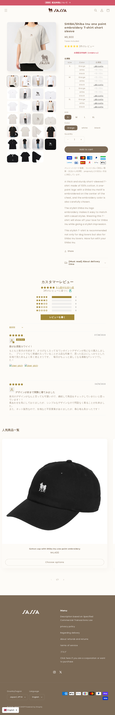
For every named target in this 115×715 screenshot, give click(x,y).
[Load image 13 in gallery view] (12, 119)
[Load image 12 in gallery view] (50, 106)
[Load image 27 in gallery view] (37, 156)
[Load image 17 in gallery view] (12, 131)
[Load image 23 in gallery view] (37, 144)
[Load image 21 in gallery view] (12, 144)
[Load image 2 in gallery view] (25, 81)
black (99, 128)
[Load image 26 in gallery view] (25, 156)
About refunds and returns (74, 639)
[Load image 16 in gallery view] (50, 119)
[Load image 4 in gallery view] (50, 81)
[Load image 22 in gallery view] (25, 144)
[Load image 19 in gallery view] (37, 131)
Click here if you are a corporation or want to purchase (82, 660)
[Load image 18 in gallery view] (25, 131)
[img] (16, 335)
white (86, 128)
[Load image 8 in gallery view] (50, 93)
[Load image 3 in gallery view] (37, 81)
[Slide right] (64, 580)
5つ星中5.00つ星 (65, 287)
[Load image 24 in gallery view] (50, 144)
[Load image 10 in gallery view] (25, 106)
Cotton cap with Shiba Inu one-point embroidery (54, 549)
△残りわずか (99, 66)
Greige (71, 127)
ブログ (63, 651)
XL (93, 117)
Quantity (69, 134)
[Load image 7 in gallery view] (37, 93)
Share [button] (71, 251)
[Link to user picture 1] (16, 370)
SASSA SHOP (19, 707)
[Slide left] (51, 580)
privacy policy (67, 626)
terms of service (69, 645)
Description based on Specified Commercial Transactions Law (76, 618)
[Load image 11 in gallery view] (37, 106)
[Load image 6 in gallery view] (25, 93)
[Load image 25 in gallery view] (12, 156)
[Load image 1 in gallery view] (12, 81)
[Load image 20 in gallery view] (50, 131)
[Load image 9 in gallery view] (12, 106)
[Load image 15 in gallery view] (37, 119)
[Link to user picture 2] (31, 370)
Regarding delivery (70, 632)
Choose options (54, 562)
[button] (6, 10)
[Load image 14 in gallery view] (25, 119)
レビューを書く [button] (57, 317)
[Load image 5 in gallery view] (12, 93)
